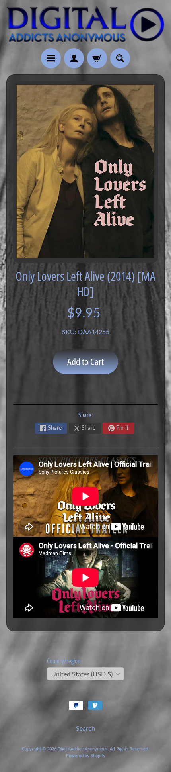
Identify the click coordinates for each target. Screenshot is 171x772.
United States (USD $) (82, 674)
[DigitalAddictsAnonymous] (85, 24)
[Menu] (51, 58)
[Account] (74, 58)
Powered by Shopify (85, 755)
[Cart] (97, 58)
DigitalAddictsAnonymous (82, 748)
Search (85, 728)
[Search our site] (120, 58)
